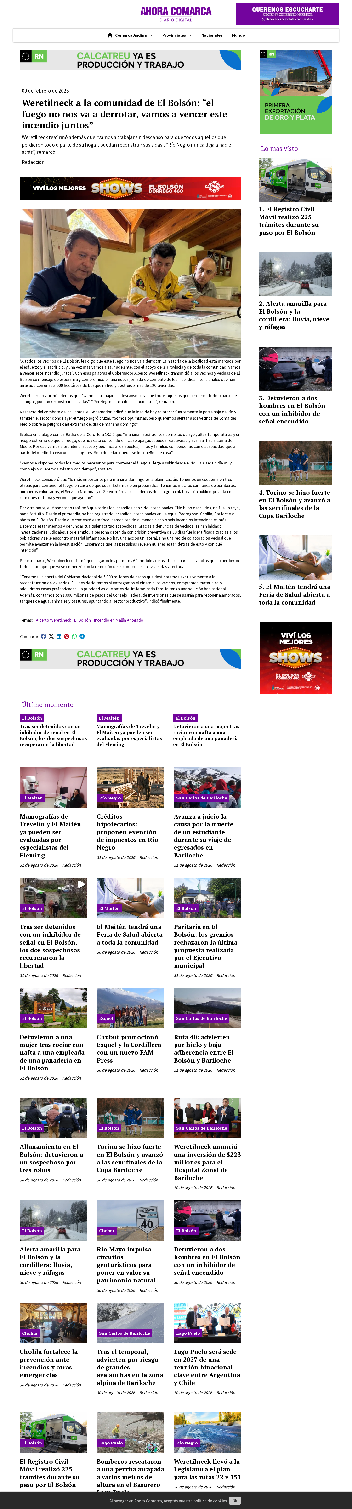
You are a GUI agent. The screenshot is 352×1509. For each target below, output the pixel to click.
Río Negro (110, 798)
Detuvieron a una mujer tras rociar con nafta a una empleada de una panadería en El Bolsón (206, 735)
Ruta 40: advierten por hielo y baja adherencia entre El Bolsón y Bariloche (204, 1048)
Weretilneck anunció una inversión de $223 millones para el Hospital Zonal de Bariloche (207, 1162)
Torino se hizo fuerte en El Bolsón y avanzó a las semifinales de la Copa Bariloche (130, 1158)
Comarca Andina (131, 35)
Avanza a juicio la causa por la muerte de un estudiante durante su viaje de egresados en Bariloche (203, 835)
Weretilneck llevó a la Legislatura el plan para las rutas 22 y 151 (207, 1469)
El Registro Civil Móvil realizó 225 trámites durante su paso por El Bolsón (49, 1473)
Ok (234, 1500)
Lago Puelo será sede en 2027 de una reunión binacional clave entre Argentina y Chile (207, 1367)
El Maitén (109, 718)
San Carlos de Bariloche (201, 798)
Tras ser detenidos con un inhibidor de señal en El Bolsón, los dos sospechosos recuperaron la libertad (53, 735)
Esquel (106, 1018)
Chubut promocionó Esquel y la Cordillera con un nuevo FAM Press (129, 1048)
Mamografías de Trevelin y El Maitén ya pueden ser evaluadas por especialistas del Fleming (129, 735)
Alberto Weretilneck (53, 620)
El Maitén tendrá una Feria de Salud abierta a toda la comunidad (130, 934)
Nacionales (211, 35)
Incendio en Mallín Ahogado (118, 620)
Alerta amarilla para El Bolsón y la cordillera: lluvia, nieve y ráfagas (50, 1260)
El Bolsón (82, 620)
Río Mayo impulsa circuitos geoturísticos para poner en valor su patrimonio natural (126, 1264)
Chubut (106, 1230)
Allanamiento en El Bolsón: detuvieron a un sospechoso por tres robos (51, 1158)
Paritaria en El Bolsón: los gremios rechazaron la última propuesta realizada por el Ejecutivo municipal (205, 945)
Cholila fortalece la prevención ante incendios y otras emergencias (49, 1363)
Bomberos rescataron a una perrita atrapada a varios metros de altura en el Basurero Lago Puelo (130, 1477)
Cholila (29, 1333)
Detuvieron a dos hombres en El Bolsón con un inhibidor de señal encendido (207, 1260)
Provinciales (174, 35)
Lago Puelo (188, 1333)
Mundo (238, 35)
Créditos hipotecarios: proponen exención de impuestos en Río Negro (127, 831)
